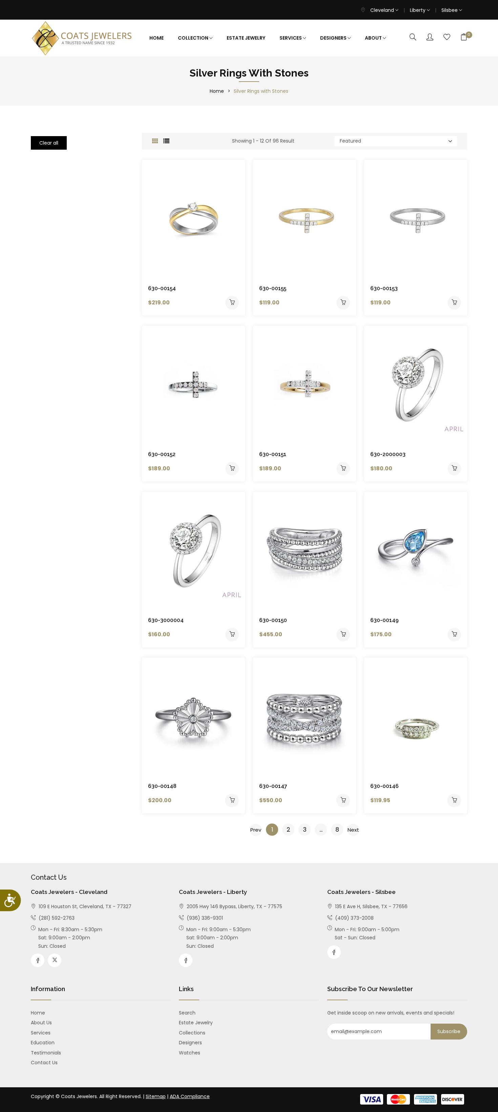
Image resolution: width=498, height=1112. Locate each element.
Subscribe (448, 1031)
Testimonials (46, 1052)
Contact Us (44, 1062)
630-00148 (162, 786)
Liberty (418, 10)
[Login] (430, 38)
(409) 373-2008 (354, 918)
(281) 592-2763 (56, 918)
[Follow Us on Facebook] (37, 960)
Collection (193, 38)
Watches (189, 1052)
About (374, 38)
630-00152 (161, 454)
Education (43, 1042)
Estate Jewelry (246, 38)
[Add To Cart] (232, 302)
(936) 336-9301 (204, 918)
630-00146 (384, 786)
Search (187, 1012)
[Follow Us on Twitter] (54, 960)
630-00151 (272, 454)
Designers (334, 38)
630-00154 (162, 288)
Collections (192, 1032)
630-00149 (384, 620)
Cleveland (382, 10)
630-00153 (384, 288)
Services (291, 38)
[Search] (413, 38)
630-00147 (273, 786)
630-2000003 (388, 454)
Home (156, 38)
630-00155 (272, 288)
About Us (41, 1022)
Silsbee (450, 10)
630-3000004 (166, 620)
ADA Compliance (190, 1096)
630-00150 (273, 620)
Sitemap (156, 1096)
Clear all (48, 143)
